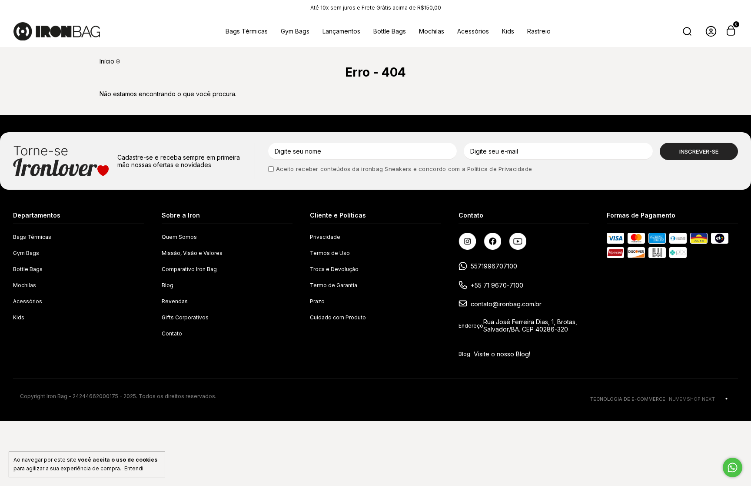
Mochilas (431, 31)
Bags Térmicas (247, 31)
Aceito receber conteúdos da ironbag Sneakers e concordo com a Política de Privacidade (404, 169)
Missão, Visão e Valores (192, 253)
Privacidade (325, 237)
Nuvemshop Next (692, 399)
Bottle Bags (389, 31)
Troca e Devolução (334, 269)
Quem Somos (179, 237)
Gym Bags (295, 31)
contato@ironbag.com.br (506, 304)
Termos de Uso (330, 253)
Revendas (175, 301)
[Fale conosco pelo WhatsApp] (732, 467)
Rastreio (539, 31)
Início (107, 61)
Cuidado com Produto (338, 317)
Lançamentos (341, 31)
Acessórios (473, 31)
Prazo (317, 301)
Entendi (133, 468)
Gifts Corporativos (185, 317)
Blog (167, 285)
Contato (172, 333)
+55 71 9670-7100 (497, 285)
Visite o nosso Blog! (502, 354)
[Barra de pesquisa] (687, 31)
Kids (508, 31)
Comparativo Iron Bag (189, 269)
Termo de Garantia (333, 285)
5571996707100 (494, 266)
